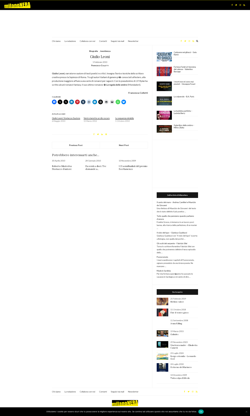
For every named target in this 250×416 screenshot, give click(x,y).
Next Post (124, 145)
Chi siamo (56, 41)
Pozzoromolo (162, 257)
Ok (201, 411)
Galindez (174, 334)
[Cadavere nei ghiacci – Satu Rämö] (164, 57)
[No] (246, 411)
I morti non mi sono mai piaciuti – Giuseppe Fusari (184, 83)
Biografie (93, 51)
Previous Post (76, 145)
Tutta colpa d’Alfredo (180, 378)
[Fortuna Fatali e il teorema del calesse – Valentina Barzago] (164, 71)
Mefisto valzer (177, 301)
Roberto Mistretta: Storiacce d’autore (62, 167)
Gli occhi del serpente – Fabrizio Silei (172, 243)
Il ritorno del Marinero (181, 367)
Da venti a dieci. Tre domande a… (95, 167)
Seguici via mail (117, 41)
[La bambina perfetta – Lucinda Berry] (164, 115)
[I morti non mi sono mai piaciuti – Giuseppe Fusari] (164, 86)
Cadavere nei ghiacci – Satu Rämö (185, 53)
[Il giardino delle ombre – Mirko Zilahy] (164, 129)
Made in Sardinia (164, 271)
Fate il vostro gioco (179, 312)
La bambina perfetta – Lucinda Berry (183, 112)
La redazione (70, 41)
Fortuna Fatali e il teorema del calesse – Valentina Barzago (185, 69)
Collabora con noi (87, 41)
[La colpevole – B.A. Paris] (164, 101)
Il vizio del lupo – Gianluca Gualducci (172, 233)
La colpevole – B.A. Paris (184, 96)
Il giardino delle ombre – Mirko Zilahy (184, 126)
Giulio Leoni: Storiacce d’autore (66, 118)
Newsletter (133, 41)
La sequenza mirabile (124, 118)
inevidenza (105, 51)
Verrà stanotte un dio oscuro (97, 118)
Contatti (103, 41)
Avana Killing (176, 323)
